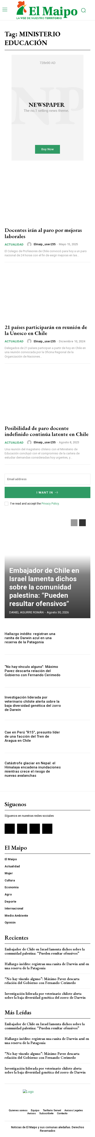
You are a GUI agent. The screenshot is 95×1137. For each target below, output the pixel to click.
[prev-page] (74, 522)
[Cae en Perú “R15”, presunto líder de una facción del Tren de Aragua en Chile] (77, 736)
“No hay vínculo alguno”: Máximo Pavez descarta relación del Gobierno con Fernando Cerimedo (32, 671)
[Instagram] (22, 829)
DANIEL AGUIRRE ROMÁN (26, 612)
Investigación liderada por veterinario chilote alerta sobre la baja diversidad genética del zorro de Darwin (33, 703)
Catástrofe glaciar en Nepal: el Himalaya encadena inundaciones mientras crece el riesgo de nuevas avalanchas (33, 769)
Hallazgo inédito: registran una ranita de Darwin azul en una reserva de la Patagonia (30, 638)
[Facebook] (10, 829)
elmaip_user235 (45, 244)
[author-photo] (30, 244)
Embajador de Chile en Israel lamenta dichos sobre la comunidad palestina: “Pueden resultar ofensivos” (44, 587)
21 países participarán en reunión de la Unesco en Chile (46, 330)
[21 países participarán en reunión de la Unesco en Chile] (47, 293)
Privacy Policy (50, 503)
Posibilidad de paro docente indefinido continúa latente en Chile (47, 431)
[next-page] (82, 522)
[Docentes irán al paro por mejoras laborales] (47, 196)
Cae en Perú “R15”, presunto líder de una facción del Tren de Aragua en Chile (32, 736)
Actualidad (14, 244)
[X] (35, 829)
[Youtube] (47, 829)
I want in (44, 492)
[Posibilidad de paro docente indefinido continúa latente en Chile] (47, 395)
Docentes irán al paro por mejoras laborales (43, 233)
